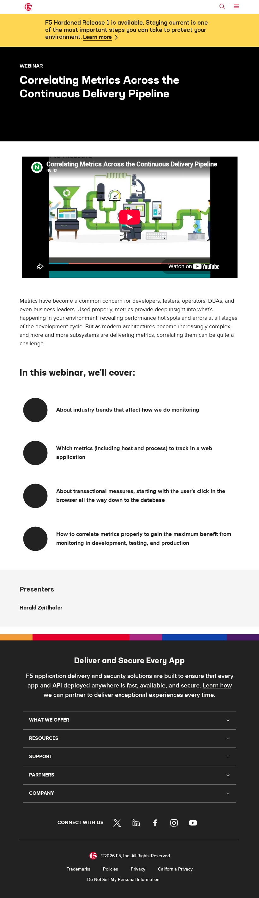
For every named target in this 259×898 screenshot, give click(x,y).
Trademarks (78, 869)
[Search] (222, 6)
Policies (110, 869)
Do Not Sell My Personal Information (123, 879)
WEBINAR (31, 65)
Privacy (138, 869)
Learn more (97, 37)
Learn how (217, 685)
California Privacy (175, 869)
